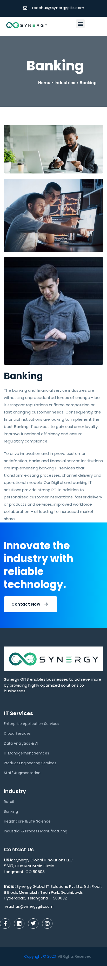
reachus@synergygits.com (29, 906)
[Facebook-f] (5, 923)
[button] (80, 23)
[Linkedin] (19, 923)
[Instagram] (47, 923)
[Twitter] (33, 923)
